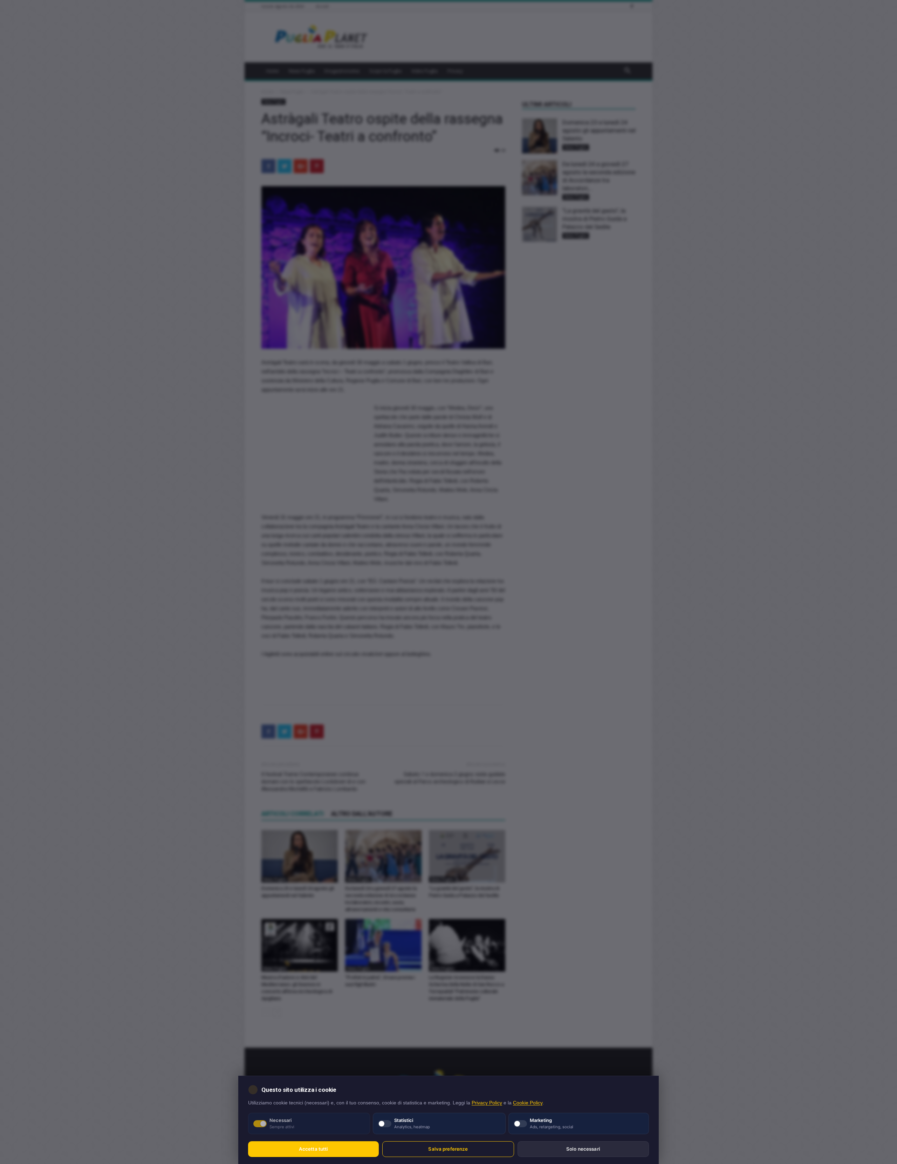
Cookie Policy (527, 1102)
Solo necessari (583, 1149)
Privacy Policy (487, 1102)
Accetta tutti (313, 1149)
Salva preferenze (448, 1149)
